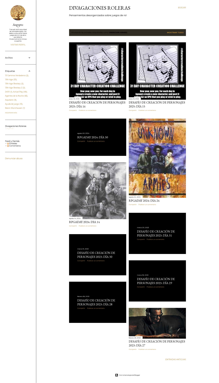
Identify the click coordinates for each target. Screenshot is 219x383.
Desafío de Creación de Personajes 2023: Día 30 (96, 255)
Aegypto (18, 25)
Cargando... (10, 128)
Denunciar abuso (14, 158)
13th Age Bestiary (14, 83)
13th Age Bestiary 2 (14, 88)
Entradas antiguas (175, 359)
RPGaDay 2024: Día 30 (92, 137)
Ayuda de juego (13, 104)
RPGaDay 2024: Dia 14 (84, 222)
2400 (8, 92)
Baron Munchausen (14, 108)
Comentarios (15, 146)
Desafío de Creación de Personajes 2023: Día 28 (96, 302)
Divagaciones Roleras (99, 8)
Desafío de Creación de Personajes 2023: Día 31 (156, 233)
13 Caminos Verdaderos (16, 75)
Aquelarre (10, 100)
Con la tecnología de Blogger (129, 375)
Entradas (13, 143)
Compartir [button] (73, 110)
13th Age (10, 79)
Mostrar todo (175, 32)
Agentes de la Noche (16, 96)
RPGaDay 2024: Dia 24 (144, 200)
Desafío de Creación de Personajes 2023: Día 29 (156, 281)
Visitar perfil (18, 45)
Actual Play (19, 92)
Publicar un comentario (87, 110)
